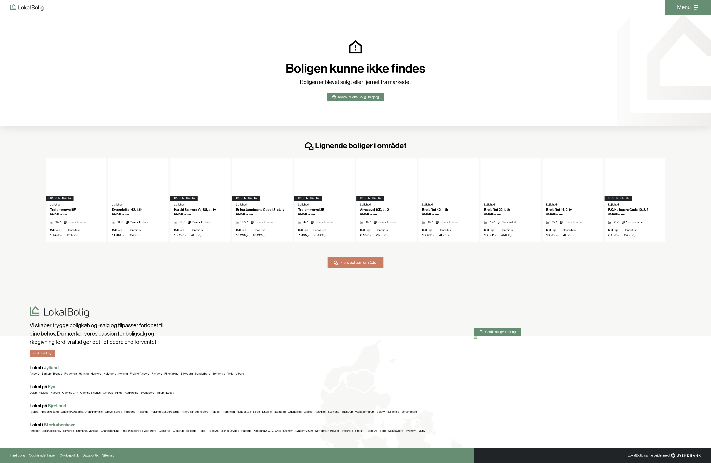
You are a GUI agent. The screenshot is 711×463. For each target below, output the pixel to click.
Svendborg (147, 392)
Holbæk (216, 411)
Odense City (70, 392)
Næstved (280, 411)
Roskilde (320, 411)
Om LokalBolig (42, 353)
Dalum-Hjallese (39, 392)
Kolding (123, 373)
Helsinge (143, 411)
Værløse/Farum (365, 411)
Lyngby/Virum (304, 430)
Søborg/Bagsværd (391, 430)
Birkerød (68, 430)
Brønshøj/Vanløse (87, 430)
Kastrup (246, 430)
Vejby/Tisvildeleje (388, 411)
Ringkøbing (171, 373)
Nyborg (55, 392)
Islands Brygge (230, 430)
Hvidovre (213, 430)
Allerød (34, 411)
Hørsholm (229, 411)
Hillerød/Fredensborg (195, 411)
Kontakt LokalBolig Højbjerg (358, 97)
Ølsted (308, 411)
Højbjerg (96, 373)
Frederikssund (50, 411)
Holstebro (110, 373)
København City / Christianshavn (273, 430)
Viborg (240, 373)
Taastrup (347, 411)
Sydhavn (410, 430)
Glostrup (178, 430)
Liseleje (267, 411)
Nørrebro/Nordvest (327, 430)
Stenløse (333, 411)
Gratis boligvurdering (500, 332)
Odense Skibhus (90, 392)
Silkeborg (187, 373)
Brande (57, 373)
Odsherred (295, 411)
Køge (256, 411)
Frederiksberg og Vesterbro (139, 430)
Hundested (244, 411)
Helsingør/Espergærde (165, 411)
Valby (421, 430)
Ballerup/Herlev (51, 430)
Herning (84, 373)
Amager (35, 430)
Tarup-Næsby (165, 392)
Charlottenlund (110, 430)
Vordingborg (409, 411)
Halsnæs (129, 411)
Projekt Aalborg (139, 373)
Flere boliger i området (359, 263)
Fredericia (70, 373)
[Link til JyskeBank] (686, 455)
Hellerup (191, 430)
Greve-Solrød (113, 411)
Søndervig (218, 373)
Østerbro (347, 430)
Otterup (108, 392)
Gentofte (164, 430)
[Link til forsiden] (22, 7)
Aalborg (34, 373)
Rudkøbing (131, 392)
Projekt (360, 430)
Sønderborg (202, 373)
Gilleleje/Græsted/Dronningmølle (82, 411)
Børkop (46, 373)
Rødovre (372, 430)
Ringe (119, 392)
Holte (202, 430)
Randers (157, 373)
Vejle (230, 373)
